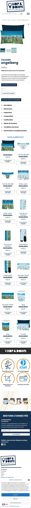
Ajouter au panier (8, 93)
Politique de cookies (14, 506)
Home (8, 20)
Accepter (15, 495)
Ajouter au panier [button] (8, 161)
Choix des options (23, 162)
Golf (2, 476)
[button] (29, 480)
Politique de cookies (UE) (7, 477)
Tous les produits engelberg (11, 100)
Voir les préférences (15, 503)
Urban (2, 472)
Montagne (3, 471)
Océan (2, 474)
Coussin (14, 20)
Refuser (15, 499)
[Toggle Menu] (28, 14)
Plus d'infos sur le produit (9, 85)
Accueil (4, 20)
